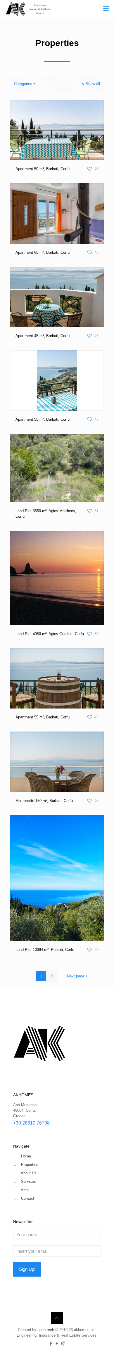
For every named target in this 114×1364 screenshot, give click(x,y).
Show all (92, 84)
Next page (75, 976)
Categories (23, 84)
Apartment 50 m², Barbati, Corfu (42, 169)
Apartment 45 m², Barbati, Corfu (42, 336)
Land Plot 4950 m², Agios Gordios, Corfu (49, 634)
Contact (27, 1198)
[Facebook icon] (51, 1343)
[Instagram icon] (63, 1343)
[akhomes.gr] (28, 8)
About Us (29, 1173)
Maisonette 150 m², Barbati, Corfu (44, 801)
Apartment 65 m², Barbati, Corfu (42, 252)
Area (25, 1190)
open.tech (45, 1330)
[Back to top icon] (57, 1318)
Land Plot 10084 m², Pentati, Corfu (44, 949)
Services (28, 1181)
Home (26, 1156)
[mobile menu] (106, 9)
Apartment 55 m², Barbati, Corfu (42, 419)
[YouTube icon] (57, 1343)
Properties (29, 1164)
